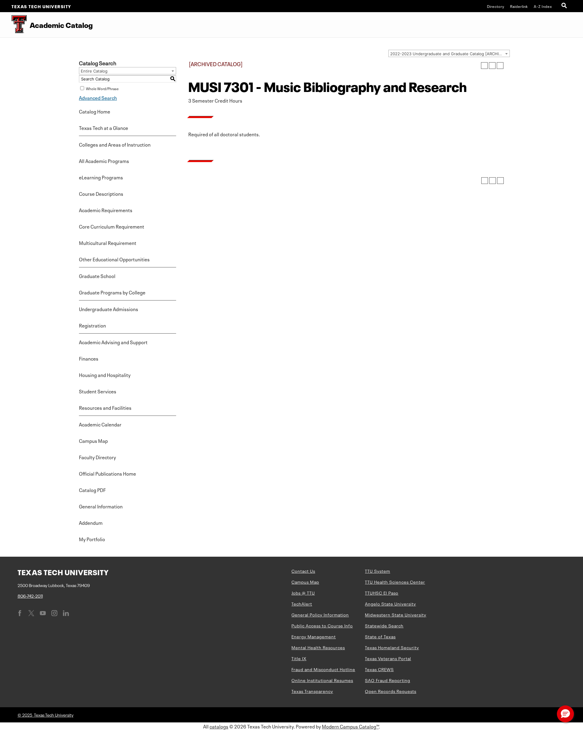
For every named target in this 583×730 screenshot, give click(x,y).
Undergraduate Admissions (108, 308)
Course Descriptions (101, 193)
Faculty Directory (97, 456)
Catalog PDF (92, 489)
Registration (92, 325)
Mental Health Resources (318, 647)
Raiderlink (519, 6)
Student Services (97, 391)
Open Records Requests (390, 691)
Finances (88, 358)
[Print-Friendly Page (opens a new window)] (492, 65)
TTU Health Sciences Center (395, 582)
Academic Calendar (100, 424)
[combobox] (449, 53)
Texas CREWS (379, 669)
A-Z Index (543, 6)
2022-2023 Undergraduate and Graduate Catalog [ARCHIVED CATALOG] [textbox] (450, 53)
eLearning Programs (101, 177)
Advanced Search (98, 97)
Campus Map (93, 440)
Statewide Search (384, 625)
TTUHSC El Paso (381, 592)
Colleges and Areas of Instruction (115, 144)
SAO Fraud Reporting (387, 680)
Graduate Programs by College (112, 292)
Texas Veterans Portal (388, 658)
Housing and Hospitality (105, 374)
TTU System (377, 571)
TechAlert (302, 603)
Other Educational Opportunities (114, 259)
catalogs (219, 726)
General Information (101, 506)
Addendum (91, 522)
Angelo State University (390, 603)
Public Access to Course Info (322, 625)
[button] (565, 713)
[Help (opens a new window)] (500, 65)
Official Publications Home (107, 473)
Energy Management (314, 636)
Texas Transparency (312, 691)
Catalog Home (94, 111)
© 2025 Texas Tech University (45, 714)
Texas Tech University (41, 6)
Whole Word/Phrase (102, 88)
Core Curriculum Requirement (111, 226)
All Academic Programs (104, 160)
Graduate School (97, 275)
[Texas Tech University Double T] (13, 24)
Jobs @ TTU (303, 592)
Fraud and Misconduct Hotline (323, 669)
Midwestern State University (395, 614)
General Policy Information (320, 614)
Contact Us (303, 571)
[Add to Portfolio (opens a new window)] (484, 65)
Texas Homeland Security (392, 647)
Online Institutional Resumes (322, 680)
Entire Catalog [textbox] (94, 71)
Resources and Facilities (105, 407)
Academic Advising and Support (113, 341)
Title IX (299, 658)
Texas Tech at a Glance (103, 127)
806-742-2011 (30, 595)
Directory (495, 6)
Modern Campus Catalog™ (350, 726)
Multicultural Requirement (107, 242)
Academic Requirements (105, 209)
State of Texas (380, 636)
